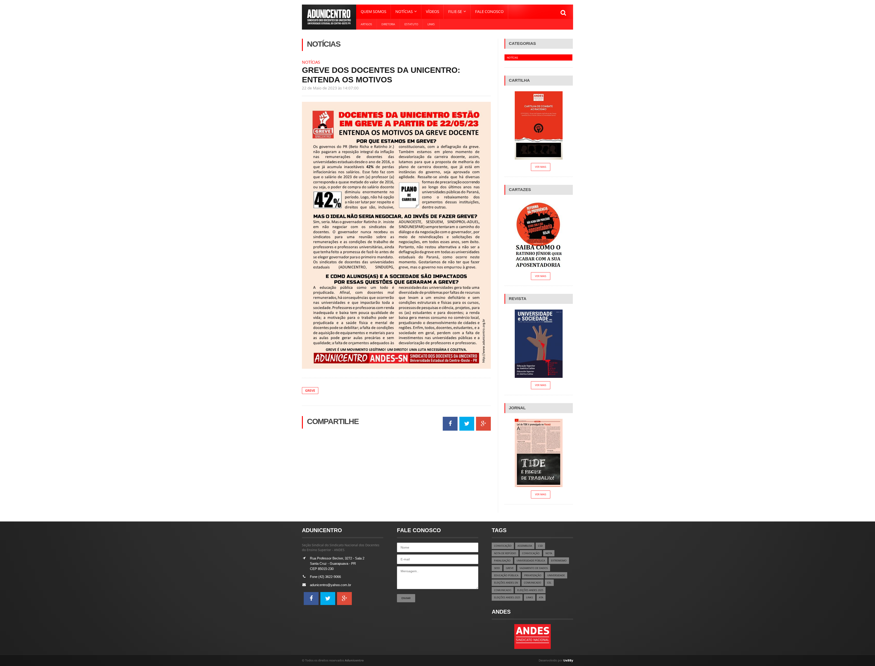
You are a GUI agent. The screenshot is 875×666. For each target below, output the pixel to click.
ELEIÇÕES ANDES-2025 (507, 597)
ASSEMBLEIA (524, 545)
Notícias (311, 62)
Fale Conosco (489, 11)
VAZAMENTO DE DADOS (534, 568)
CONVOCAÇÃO (503, 545)
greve (310, 390)
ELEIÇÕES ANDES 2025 (530, 590)
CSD (540, 545)
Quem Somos (373, 11)
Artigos (366, 24)
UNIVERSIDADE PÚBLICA (531, 560)
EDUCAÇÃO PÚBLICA (506, 575)
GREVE (510, 568)
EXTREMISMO (559, 560)
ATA (541, 597)
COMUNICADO (532, 582)
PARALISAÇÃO (502, 560)
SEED (497, 568)
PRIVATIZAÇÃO (532, 575)
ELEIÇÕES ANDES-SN (506, 582)
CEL (549, 582)
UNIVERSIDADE (556, 575)
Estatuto (411, 24)
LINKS (529, 597)
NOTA (549, 553)
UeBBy (568, 660)
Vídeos (432, 11)
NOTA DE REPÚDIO (505, 553)
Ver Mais (540, 166)
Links (431, 24)
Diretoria (388, 24)
